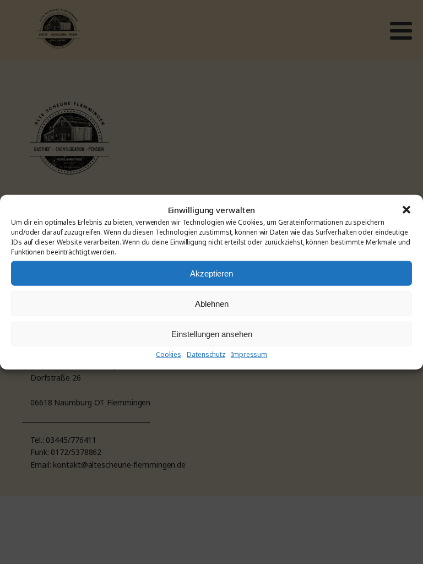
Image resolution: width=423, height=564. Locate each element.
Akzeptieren (211, 273)
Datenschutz (206, 354)
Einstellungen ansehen (211, 333)
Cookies (168, 354)
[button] (406, 209)
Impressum (249, 354)
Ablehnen (212, 303)
